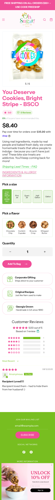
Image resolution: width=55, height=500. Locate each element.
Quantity (8, 243)
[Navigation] (3, 19)
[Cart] (51, 19)
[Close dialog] (51, 465)
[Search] (44, 19)
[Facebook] (24, 452)
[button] (14, 338)
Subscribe (27, 434)
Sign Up (40, 490)
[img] (9, 369)
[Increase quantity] (44, 251)
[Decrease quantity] (10, 251)
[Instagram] (31, 452)
